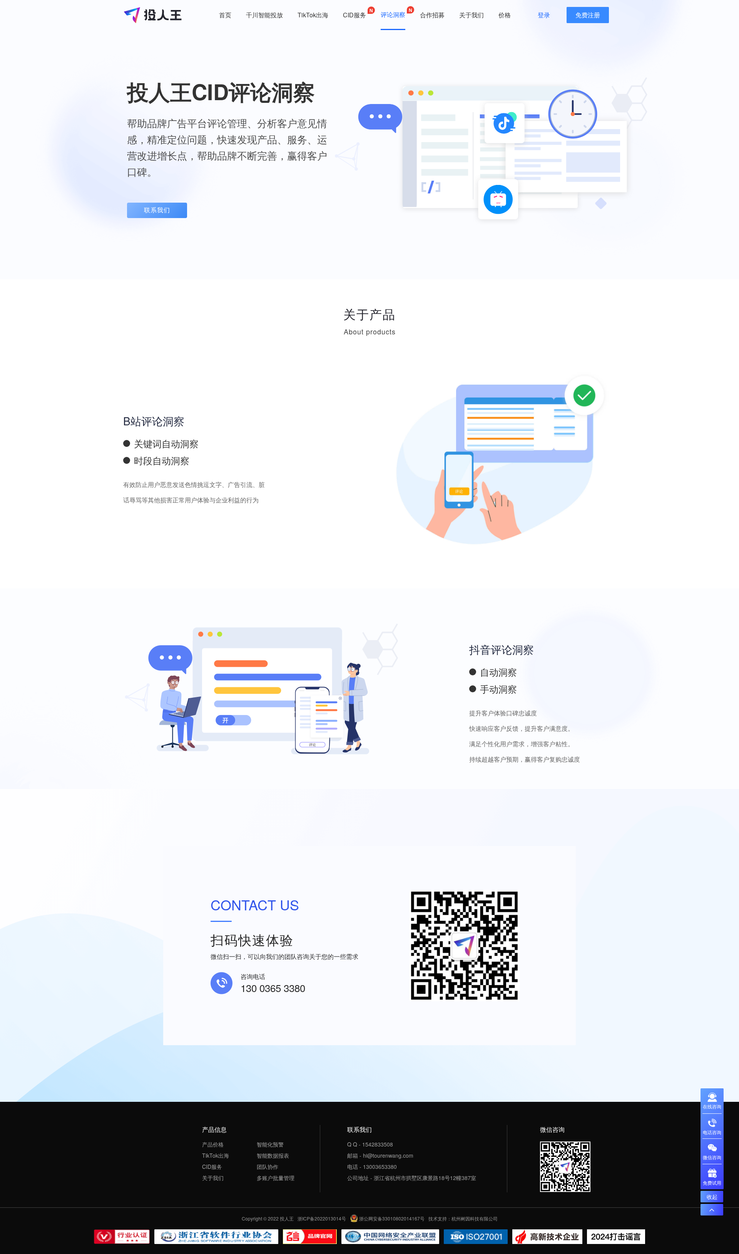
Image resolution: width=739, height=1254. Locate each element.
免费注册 (587, 14)
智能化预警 (270, 1144)
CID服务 (354, 14)
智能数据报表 (273, 1155)
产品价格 (213, 1144)
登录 (544, 14)
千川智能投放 (264, 14)
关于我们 (471, 14)
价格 (504, 14)
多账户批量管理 (275, 1177)
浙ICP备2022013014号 (322, 1218)
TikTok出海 (313, 14)
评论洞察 (393, 14)
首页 (225, 14)
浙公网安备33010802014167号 (392, 1218)
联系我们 (157, 210)
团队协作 (267, 1166)
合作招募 (432, 14)
